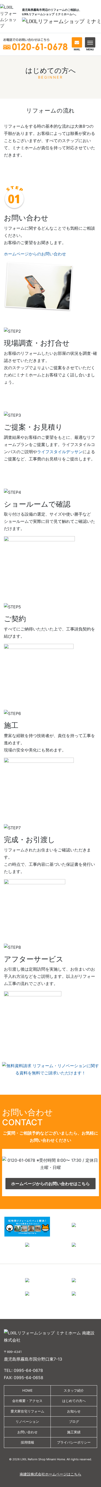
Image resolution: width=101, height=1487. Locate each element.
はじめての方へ (74, 1401)
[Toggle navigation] (90, 42)
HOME (27, 1390)
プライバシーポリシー (74, 1442)
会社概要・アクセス (27, 1401)
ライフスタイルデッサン (60, 451)
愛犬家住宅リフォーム (27, 1411)
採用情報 (27, 1442)
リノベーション (27, 1421)
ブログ (74, 1421)
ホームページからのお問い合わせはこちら (50, 1183)
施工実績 (74, 1432)
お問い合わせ (27, 1432)
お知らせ (74, 1411)
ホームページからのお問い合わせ (35, 253)
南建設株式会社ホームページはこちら (50, 1474)
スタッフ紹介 (74, 1390)
